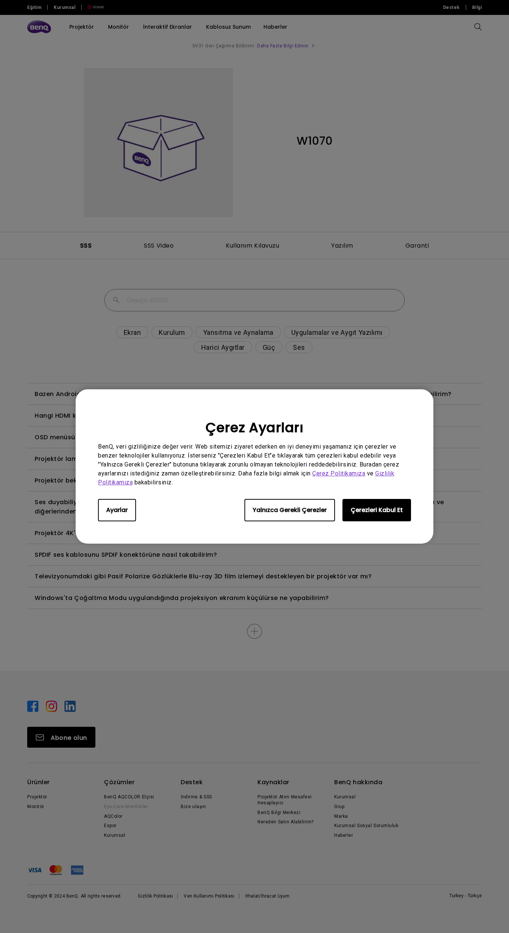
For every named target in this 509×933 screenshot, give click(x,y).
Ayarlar (117, 510)
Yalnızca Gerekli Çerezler (290, 510)
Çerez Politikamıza (338, 473)
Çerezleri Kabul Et (377, 510)
